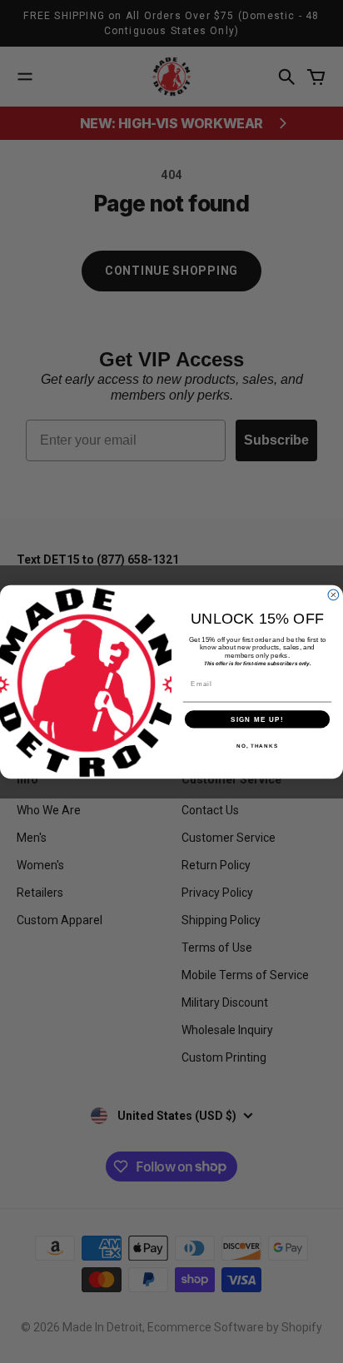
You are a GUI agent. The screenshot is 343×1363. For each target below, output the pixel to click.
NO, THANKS (257, 746)
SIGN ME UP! (257, 719)
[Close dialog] (333, 594)
